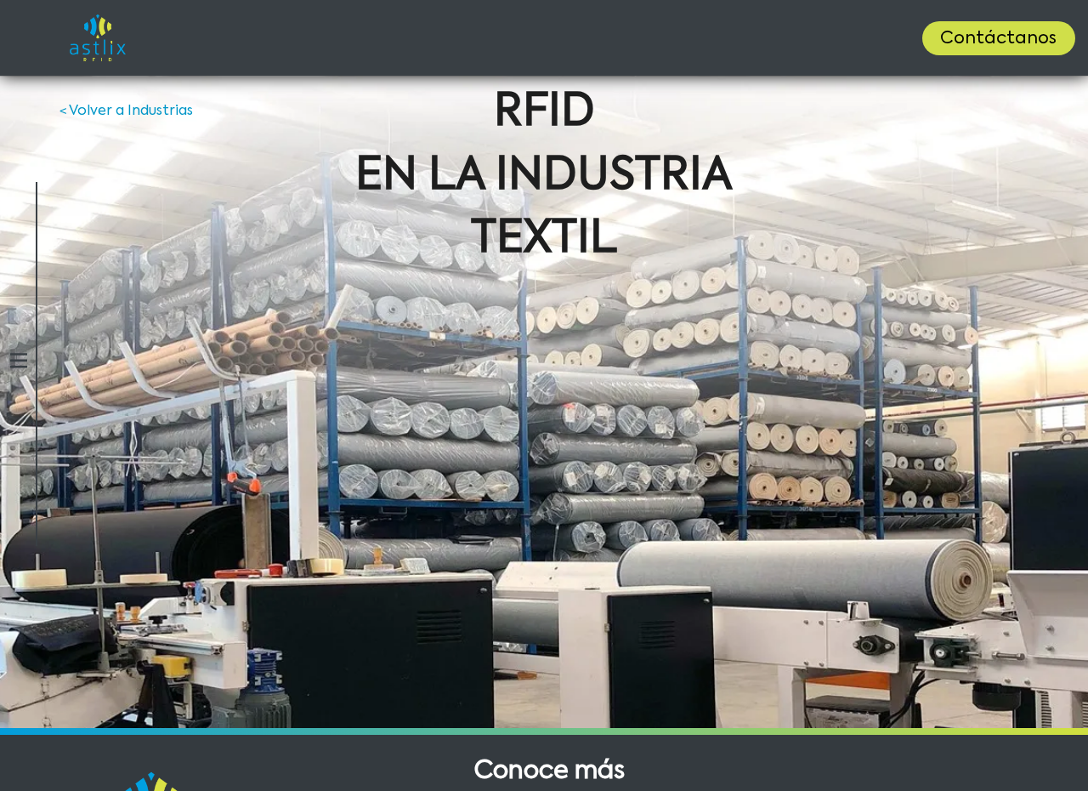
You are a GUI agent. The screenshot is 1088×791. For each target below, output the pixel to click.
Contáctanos (998, 39)
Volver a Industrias (126, 111)
